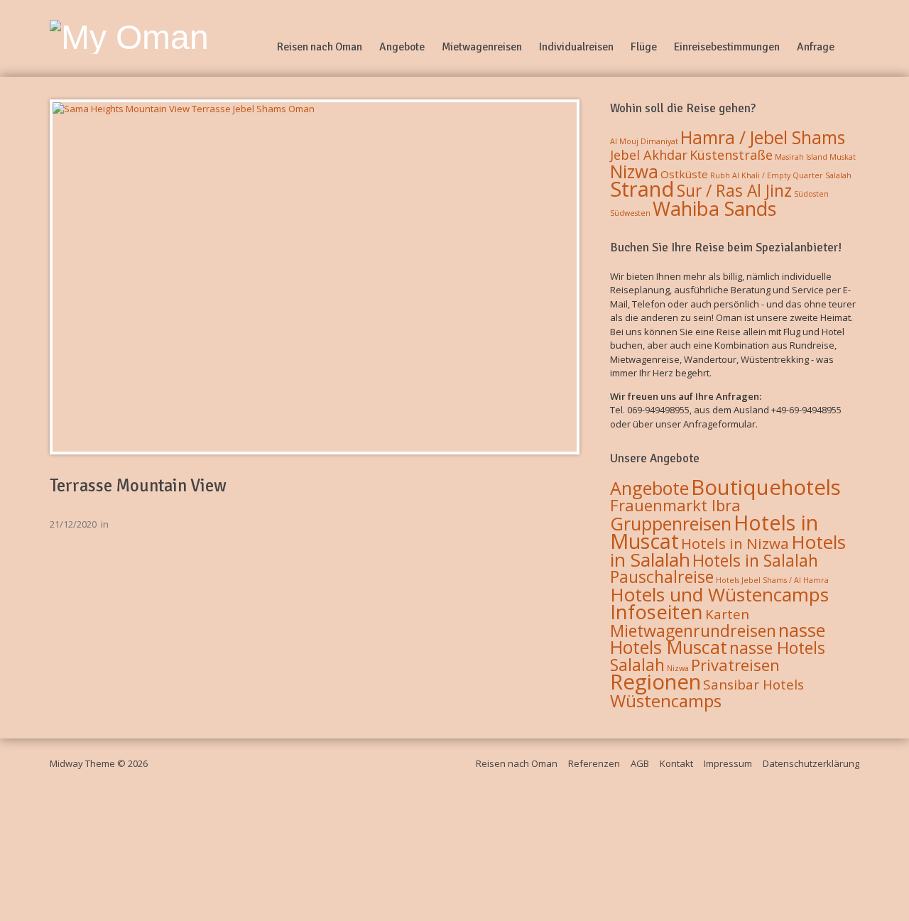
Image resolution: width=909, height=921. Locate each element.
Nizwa (634, 171)
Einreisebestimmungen (727, 47)
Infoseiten (656, 612)
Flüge (644, 47)
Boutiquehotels (766, 487)
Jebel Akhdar (648, 154)
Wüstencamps (666, 700)
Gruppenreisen (670, 523)
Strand (642, 189)
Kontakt (676, 763)
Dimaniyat (659, 141)
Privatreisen (735, 664)
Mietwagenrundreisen (693, 630)
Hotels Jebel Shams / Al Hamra (772, 580)
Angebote (402, 47)
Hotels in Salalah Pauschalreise (714, 569)
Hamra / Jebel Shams (762, 137)
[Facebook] (853, 47)
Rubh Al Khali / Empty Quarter (766, 175)
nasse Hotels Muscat (717, 639)
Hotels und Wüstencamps (719, 594)
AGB (640, 763)
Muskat (842, 157)
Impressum (728, 763)
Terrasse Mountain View (138, 485)
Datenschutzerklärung (811, 763)
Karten (727, 614)
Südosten (811, 194)
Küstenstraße (731, 154)
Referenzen (594, 763)
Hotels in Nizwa (735, 543)
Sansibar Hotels (753, 684)
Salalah (838, 175)
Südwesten (630, 213)
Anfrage (815, 47)
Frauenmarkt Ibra (675, 505)
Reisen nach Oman (319, 47)
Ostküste (684, 174)
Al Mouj (624, 141)
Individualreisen (576, 47)
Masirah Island (801, 157)
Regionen (655, 681)
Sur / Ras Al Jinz (734, 191)
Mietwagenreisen (482, 47)
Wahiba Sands (714, 208)
